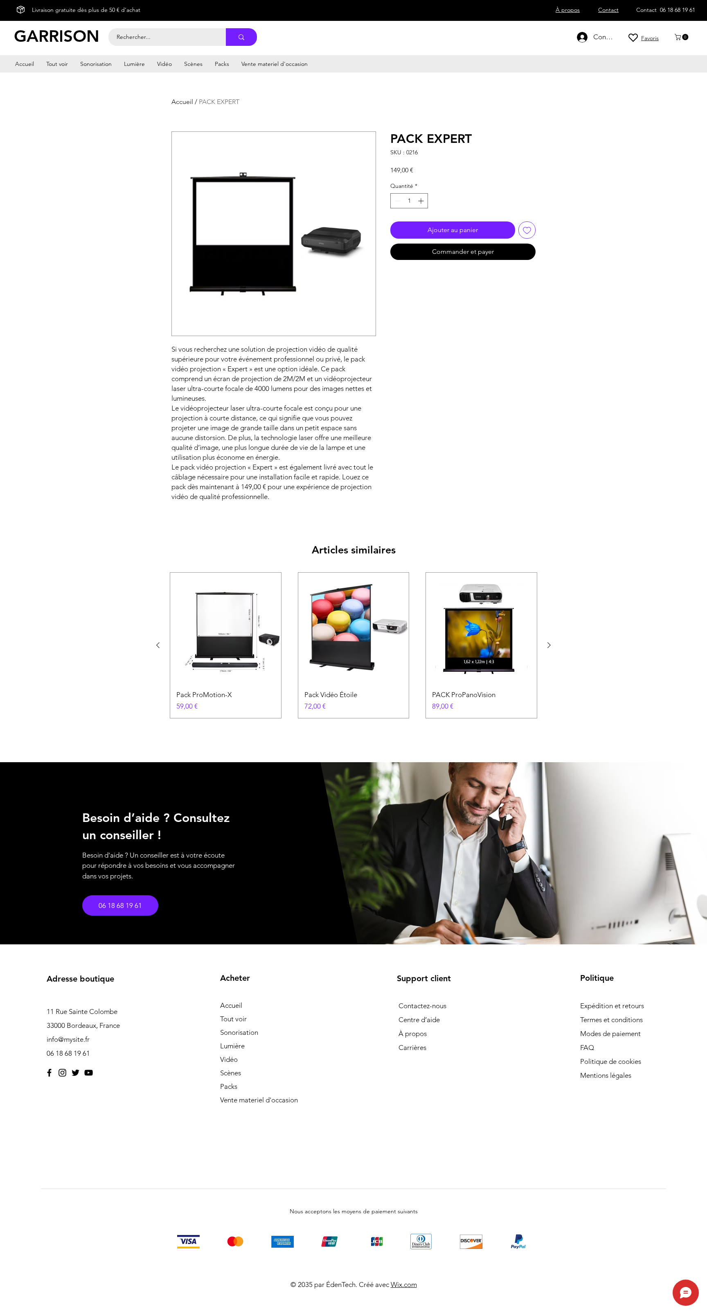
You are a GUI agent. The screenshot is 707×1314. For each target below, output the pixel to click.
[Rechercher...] (241, 37)
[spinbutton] (409, 201)
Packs (228, 1086)
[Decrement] (397, 201)
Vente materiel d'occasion (259, 1100)
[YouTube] (88, 1073)
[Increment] (422, 201)
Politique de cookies (610, 1061)
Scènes (230, 1073)
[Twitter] (75, 1073)
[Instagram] (62, 1073)
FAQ (587, 1047)
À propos (413, 1034)
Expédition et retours (612, 1006)
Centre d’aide (419, 1020)
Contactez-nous (422, 1006)
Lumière (232, 1046)
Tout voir (233, 1019)
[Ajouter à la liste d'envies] (527, 230)
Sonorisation (239, 1032)
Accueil (182, 102)
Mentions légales (605, 1075)
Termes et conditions (611, 1020)
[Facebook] (49, 1073)
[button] (682, 37)
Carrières (412, 1047)
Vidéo (229, 1059)
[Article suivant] (549, 645)
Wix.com (404, 1284)
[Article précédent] (158, 645)
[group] (353, 645)
